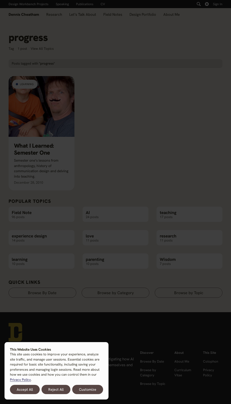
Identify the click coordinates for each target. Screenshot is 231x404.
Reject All (56, 389)
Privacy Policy (20, 379)
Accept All (25, 389)
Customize (87, 389)
